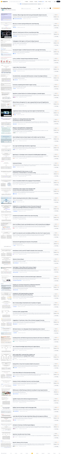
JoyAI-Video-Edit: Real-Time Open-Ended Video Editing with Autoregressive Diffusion (30, 416)
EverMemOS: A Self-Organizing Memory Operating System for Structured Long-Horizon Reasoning (23, 294)
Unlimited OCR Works (17, 163)
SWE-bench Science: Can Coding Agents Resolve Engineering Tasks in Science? (29, 329)
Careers (27, 453)
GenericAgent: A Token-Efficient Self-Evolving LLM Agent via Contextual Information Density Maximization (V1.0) (24, 268)
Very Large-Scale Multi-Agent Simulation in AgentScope (24, 145)
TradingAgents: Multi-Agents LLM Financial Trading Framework (26, 41)
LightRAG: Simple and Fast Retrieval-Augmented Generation (25, 398)
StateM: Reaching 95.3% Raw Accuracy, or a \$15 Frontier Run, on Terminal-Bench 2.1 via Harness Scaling (24, 172)
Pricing (49, 1)
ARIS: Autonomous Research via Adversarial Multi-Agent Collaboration (27, 276)
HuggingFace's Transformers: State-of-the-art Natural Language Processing (28, 320)
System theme (4, 453)
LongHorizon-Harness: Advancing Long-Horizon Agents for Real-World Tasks (28, 110)
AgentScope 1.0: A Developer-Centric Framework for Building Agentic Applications (29, 154)
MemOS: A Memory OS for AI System (20, 442)
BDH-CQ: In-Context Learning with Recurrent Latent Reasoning (26, 23)
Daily (42, 8)
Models (27, 1)
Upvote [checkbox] (56, 14)
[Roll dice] (39, 8)
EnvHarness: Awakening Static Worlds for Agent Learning (24, 84)
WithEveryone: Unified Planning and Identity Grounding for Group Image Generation (30, 390)
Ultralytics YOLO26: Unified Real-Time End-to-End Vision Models (26, 381)
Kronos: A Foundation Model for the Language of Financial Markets (26, 180)
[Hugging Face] (32, 453)
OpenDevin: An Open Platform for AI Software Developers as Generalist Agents (29, 93)
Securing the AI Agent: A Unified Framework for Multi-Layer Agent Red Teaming (29, 49)
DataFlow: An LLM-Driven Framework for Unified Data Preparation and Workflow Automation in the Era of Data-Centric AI (26, 285)
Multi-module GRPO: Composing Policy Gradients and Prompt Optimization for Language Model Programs (24, 355)
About (21, 453)
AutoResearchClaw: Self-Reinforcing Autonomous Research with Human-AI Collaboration (31, 337)
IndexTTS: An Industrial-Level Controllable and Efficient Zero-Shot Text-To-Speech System (31, 233)
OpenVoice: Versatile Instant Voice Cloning (21, 434)
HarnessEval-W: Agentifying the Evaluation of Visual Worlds (25, 241)
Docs (46, 1)
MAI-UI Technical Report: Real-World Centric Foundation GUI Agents (27, 302)
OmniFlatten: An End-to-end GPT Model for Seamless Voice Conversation (28, 250)
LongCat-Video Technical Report (19, 67)
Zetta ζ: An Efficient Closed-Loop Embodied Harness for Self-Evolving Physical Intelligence (31, 224)
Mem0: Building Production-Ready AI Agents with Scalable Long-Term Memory (29, 137)
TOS (11, 453)
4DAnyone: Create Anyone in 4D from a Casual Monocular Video (26, 32)
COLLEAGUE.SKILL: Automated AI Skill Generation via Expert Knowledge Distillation (30, 76)
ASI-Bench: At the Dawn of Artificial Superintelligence (24, 425)
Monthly (48, 8)
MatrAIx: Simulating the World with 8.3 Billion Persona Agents (25, 198)
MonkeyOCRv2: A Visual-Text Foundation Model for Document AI (26, 363)
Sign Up (58, 1)
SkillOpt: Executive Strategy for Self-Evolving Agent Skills (24, 407)
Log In (55, 1)
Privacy (16, 453)
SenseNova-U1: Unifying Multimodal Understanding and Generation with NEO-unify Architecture (23, 119)
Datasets (31, 1)
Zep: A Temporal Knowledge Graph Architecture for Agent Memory (26, 346)
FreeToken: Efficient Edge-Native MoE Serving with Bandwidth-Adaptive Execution (30, 14)
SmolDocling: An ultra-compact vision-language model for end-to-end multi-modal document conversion (24, 189)
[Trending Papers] (50, 8)
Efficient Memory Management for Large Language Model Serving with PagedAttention (31, 102)
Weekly (44, 8)
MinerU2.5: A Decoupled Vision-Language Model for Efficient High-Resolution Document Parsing (22, 128)
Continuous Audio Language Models (20, 311)
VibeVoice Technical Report (18, 259)
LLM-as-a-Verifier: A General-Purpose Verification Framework (25, 58)
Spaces (36, 1)
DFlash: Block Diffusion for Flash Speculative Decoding (24, 372)
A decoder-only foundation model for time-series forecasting (25, 215)
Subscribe (39, 3)
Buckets (41, 1)
